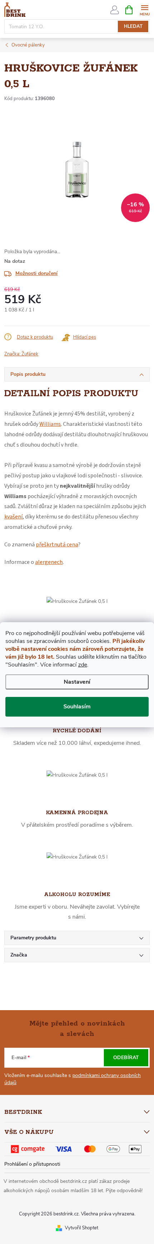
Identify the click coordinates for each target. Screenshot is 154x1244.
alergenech (49, 562)
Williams (50, 424)
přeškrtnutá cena (57, 545)
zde (82, 665)
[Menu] (144, 9)
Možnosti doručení (36, 273)
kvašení (13, 517)
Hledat (133, 26)
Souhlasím (77, 706)
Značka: (21, 354)
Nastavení (77, 682)
